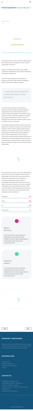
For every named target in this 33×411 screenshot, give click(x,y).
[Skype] (20, 48)
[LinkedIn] (15, 48)
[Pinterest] (9, 319)
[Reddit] (17, 319)
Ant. (5, 328)
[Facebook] (10, 48)
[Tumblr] (11, 319)
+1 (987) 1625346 (17, 45)
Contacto (4, 367)
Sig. (28, 328)
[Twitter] (13, 48)
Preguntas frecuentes (7, 363)
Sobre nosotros (6, 361)
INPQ (19, 407)
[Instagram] (18, 48)
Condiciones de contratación (9, 365)
